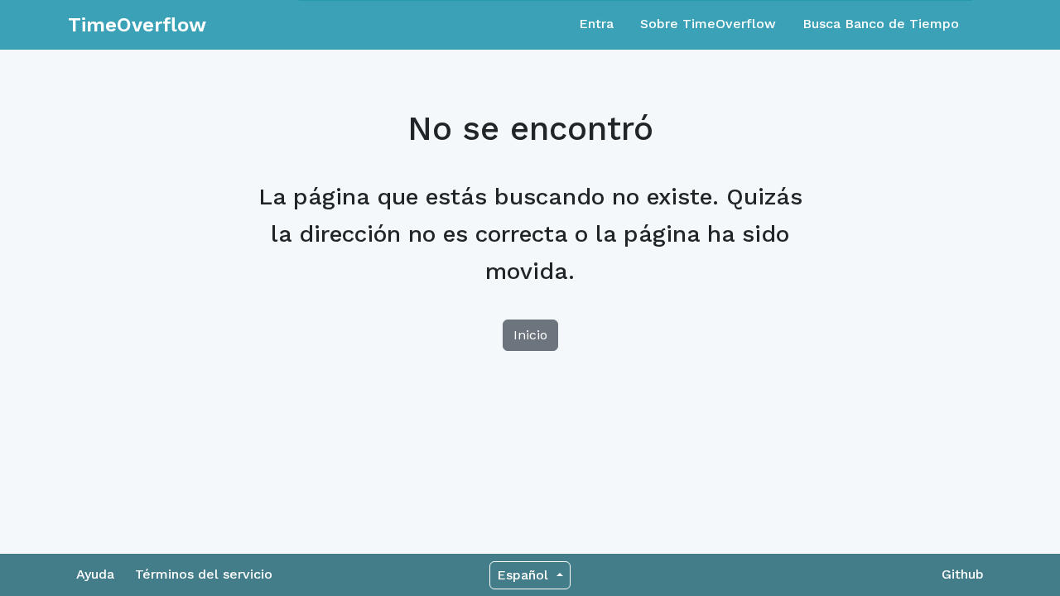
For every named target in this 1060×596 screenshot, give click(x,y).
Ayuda (95, 574)
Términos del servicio (203, 574)
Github (963, 574)
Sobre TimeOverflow (708, 23)
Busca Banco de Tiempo (880, 23)
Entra (596, 23)
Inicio (530, 335)
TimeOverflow (137, 24)
